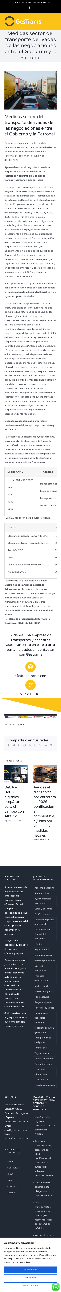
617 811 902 (25, 2)
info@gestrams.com (41, 2)
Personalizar (31, 1277)
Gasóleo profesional (44, 960)
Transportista (41, 1079)
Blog (22, 724)
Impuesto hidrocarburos (41, 978)
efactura (38, 944)
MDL (37, 986)
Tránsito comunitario (44, 1085)
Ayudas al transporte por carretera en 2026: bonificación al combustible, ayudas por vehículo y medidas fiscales (44, 1158)
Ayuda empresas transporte (42, 901)
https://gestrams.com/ (16, 1138)
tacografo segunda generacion (44, 1030)
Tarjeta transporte (43, 1064)
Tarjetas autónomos (44, 1058)
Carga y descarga (43, 909)
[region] (30, 1265)
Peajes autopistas (43, 1002)
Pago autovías (41, 997)
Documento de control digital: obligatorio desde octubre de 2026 (44, 1189)
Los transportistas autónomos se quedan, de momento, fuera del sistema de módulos (44, 1215)
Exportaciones (41, 949)
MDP (46, 986)
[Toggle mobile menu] (55, 17)
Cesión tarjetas (42, 914)
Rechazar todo (30, 1285)
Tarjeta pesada (41, 1053)
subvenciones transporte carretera (41, 1018)
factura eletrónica (43, 955)
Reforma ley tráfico (44, 1008)
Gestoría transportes (40, 968)
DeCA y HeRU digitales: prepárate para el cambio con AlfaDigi (14, 801)
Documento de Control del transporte (42, 934)
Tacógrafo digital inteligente (43, 1040)
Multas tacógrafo (43, 991)
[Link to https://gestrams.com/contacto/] (30, 667)
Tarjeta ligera (41, 1048)
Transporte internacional (40, 1071)
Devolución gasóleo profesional (44, 922)
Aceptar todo (30, 1269)
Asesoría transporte (44, 888)
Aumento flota (41, 893)
